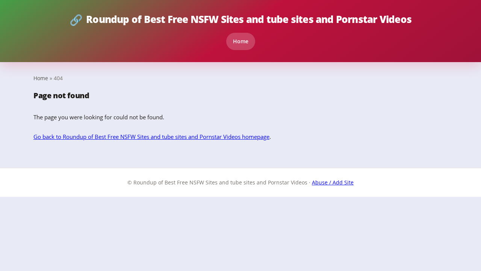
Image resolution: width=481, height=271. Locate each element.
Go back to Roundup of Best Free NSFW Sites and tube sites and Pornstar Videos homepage (151, 136)
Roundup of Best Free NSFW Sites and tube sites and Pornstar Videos (240, 19)
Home (240, 41)
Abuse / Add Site (333, 182)
